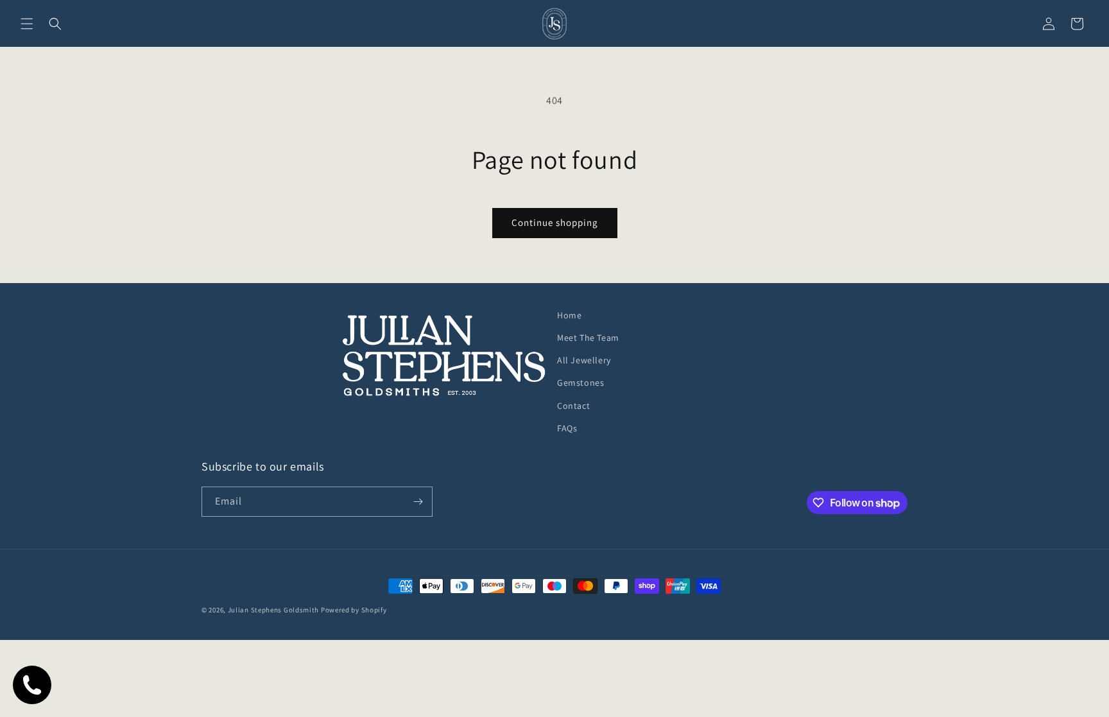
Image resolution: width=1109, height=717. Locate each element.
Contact (573, 405)
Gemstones (580, 382)
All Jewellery (584, 360)
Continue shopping (555, 222)
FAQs (567, 428)
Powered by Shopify (354, 609)
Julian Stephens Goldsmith (274, 609)
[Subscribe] (418, 502)
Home (569, 315)
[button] (27, 24)
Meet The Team (588, 337)
